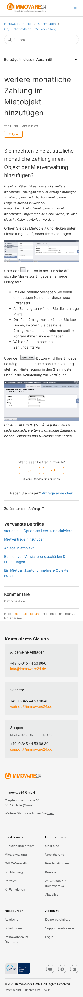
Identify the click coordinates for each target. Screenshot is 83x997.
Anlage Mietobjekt (19, 548)
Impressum (32, 990)
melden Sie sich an (25, 614)
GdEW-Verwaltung (18, 863)
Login (49, 937)
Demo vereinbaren (58, 919)
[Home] (28, 10)
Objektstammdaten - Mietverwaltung (30, 29)
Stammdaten (47, 24)
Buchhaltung (14, 872)
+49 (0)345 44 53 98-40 (29, 701)
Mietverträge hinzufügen (24, 539)
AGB (47, 990)
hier (50, 813)
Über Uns (52, 846)
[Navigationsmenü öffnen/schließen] (75, 8)
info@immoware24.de (28, 669)
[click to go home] (41, 777)
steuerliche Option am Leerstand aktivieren (39, 531)
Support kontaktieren (60, 928)
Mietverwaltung (16, 854)
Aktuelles (51, 894)
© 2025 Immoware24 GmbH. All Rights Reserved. (38, 984)
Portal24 (11, 881)
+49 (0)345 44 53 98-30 (29, 744)
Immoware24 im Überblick (16, 939)
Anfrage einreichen (57, 493)
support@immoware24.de (31, 749)
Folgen (13, 134)
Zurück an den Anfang (22, 508)
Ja (29, 470)
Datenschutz (13, 990)
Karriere (51, 872)
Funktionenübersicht (19, 846)
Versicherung (54, 854)
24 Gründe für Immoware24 (55, 883)
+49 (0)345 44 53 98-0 (28, 663)
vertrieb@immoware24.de (31, 707)
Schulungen (13, 928)
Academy (11, 919)
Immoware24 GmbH (18, 24)
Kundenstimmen (57, 863)
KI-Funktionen (15, 889)
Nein (53, 470)
